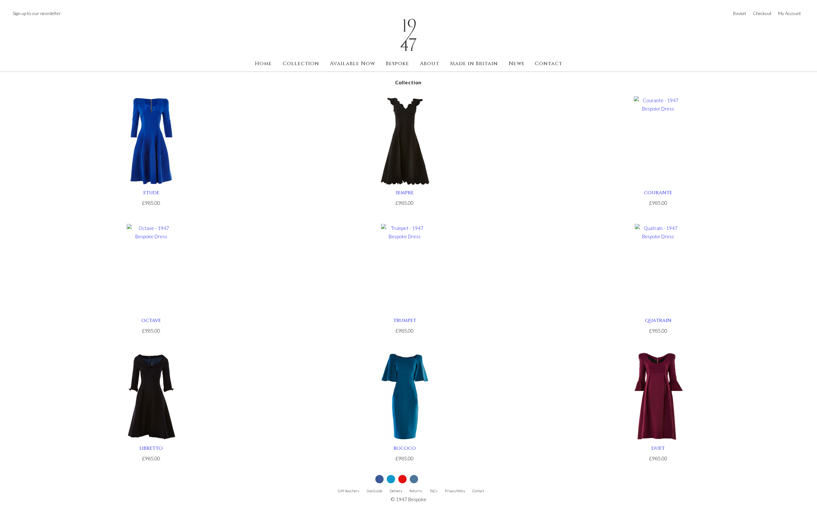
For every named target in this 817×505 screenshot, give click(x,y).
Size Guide (374, 491)
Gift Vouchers (348, 491)
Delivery (396, 491)
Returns (415, 491)
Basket (739, 13)
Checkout (762, 13)
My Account (789, 13)
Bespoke (397, 63)
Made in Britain (474, 63)
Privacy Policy (455, 491)
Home (263, 63)
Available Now (352, 63)
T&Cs (434, 491)
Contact (548, 63)
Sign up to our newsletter (37, 13)
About (429, 63)
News (516, 63)
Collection (301, 63)
